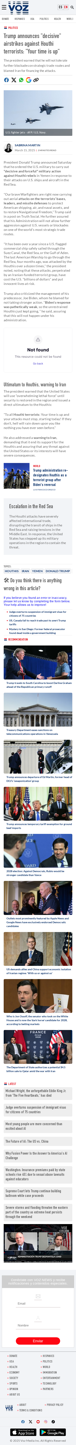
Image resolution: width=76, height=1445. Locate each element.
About (22, 1405)
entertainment (51, 1378)
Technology (49, 1383)
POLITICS (44, 19)
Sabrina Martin (27, 145)
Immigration (50, 1372)
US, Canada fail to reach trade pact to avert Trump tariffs (37, 622)
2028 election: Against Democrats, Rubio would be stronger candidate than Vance (35, 873)
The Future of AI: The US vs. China (27, 1142)
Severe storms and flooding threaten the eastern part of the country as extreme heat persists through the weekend (37, 1212)
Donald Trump (58, 571)
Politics (13, 28)
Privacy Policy (55, 1405)
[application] (38, 1243)
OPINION (13, 1389)
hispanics (20, 19)
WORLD (70, 19)
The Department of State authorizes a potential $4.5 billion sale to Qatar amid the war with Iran (35, 1069)
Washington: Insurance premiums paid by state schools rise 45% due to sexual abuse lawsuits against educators (35, 1174)
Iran (25, 571)
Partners (48, 1389)
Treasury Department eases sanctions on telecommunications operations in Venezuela (32, 731)
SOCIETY (13, 1378)
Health (57, 19)
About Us (14, 1394)
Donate (5, 19)
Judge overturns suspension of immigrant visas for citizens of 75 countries (37, 613)
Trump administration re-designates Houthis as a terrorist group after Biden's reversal (50, 478)
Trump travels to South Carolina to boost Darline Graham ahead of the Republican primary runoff (39, 684)
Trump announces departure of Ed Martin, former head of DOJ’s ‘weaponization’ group (39, 778)
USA (32, 19)
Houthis (12, 571)
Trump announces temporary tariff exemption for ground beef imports (39, 825)
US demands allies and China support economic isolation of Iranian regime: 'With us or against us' (38, 971)
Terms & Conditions (30, 1410)
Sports (13, 1383)
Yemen (37, 571)
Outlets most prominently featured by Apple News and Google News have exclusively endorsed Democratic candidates (37, 922)
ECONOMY (14, 1372)
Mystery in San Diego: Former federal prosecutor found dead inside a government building (37, 630)
